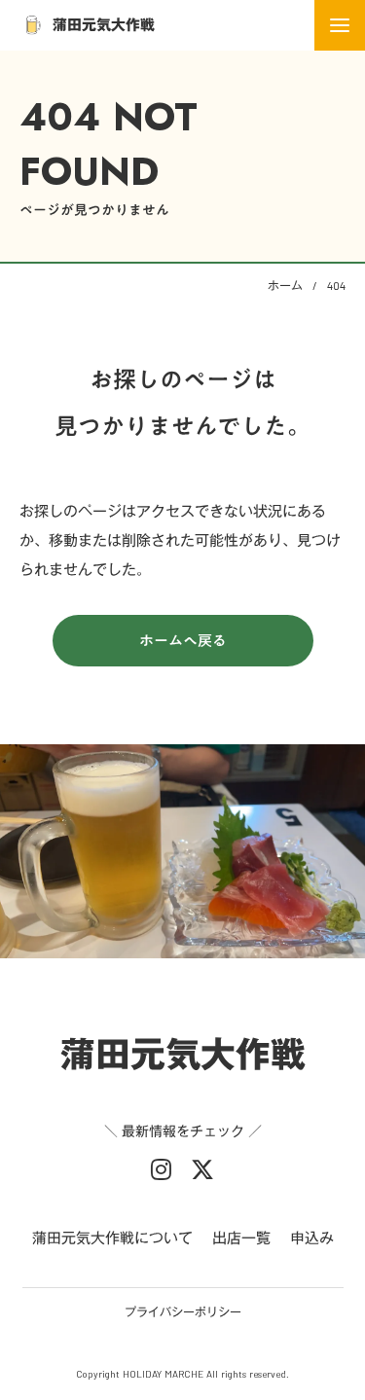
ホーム (285, 285)
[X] (202, 1169)
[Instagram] (161, 1169)
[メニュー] (339, 25)
